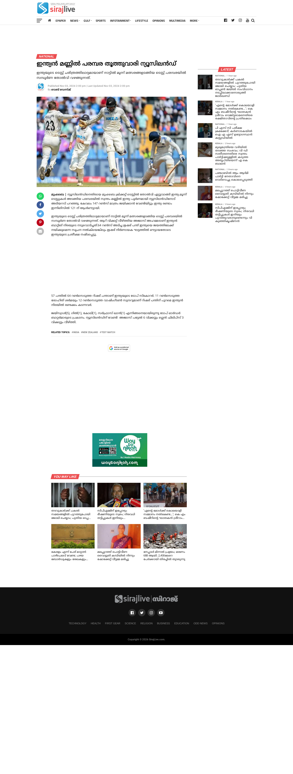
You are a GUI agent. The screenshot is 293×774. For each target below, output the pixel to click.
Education (181, 623)
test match (108, 332)
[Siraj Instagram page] (151, 612)
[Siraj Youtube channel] (161, 612)
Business (163, 623)
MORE (194, 20)
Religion (146, 623)
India (76, 332)
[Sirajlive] (146, 602)
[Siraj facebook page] (132, 612)
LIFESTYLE (141, 20)
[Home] (49, 20)
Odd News (201, 623)
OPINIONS (158, 20)
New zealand (90, 332)
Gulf (87, 20)
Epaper (61, 20)
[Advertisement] (189, 8)
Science (130, 623)
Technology (77, 623)
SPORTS (101, 20)
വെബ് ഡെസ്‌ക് (61, 89)
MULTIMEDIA (177, 20)
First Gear (112, 623)
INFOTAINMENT (120, 20)
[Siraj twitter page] (141, 612)
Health (96, 623)
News (74, 20)
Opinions (218, 623)
